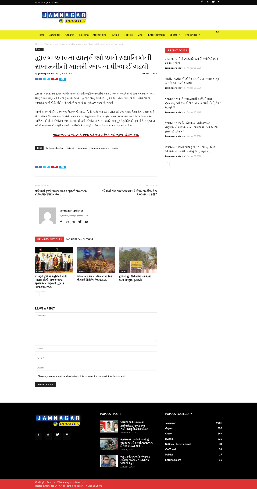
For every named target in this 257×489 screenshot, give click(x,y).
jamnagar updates (48, 73)
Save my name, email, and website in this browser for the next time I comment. (81, 376)
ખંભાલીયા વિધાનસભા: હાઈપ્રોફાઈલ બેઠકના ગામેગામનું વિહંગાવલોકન (134, 425)
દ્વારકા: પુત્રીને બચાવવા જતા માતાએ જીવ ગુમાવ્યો (135, 278)
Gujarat (69, 34)
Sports (173, 34)
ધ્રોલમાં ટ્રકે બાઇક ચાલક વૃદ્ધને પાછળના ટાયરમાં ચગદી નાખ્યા (61, 192)
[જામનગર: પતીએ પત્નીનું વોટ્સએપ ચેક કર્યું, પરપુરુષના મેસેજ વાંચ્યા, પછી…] (109, 444)
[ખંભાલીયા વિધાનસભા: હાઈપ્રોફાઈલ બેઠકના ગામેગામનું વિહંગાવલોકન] (109, 426)
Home (41, 34)
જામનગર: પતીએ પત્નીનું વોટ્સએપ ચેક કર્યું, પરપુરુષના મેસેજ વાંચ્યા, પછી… (136, 443)
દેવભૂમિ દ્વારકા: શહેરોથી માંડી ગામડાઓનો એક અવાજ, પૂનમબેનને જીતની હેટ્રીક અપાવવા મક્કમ (51, 281)
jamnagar (82, 148)
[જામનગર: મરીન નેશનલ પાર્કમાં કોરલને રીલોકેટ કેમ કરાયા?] (96, 260)
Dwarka (48, 44)
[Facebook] (202, 3)
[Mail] (75, 221)
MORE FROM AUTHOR (80, 239)
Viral (140, 34)
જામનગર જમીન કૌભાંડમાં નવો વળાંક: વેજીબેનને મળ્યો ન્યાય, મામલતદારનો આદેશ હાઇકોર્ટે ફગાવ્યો (191, 127)
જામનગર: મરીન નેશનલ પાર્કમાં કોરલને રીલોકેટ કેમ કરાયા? (94, 278)
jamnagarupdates (100, 148)
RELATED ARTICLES (49, 239)
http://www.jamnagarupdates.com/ (73, 215)
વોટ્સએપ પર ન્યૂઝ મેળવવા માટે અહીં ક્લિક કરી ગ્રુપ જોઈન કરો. (96, 134)
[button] (217, 32)
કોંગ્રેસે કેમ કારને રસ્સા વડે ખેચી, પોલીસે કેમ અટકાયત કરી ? (129, 192)
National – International (93, 34)
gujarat (70, 148)
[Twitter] (213, 3)
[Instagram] (207, 3)
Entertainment (156, 34)
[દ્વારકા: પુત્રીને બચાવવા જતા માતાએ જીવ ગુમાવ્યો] (138, 260)
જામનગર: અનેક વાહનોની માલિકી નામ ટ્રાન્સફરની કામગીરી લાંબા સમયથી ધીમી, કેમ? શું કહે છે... (193, 103)
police (115, 148)
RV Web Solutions (93, 485)
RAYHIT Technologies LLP (70, 485)
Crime (115, 34)
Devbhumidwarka (54, 148)
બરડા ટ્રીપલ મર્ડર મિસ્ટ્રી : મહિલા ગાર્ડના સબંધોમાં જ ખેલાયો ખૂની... (135, 460)
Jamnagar (54, 34)
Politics (128, 34)
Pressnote (191, 34)
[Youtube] (219, 3)
